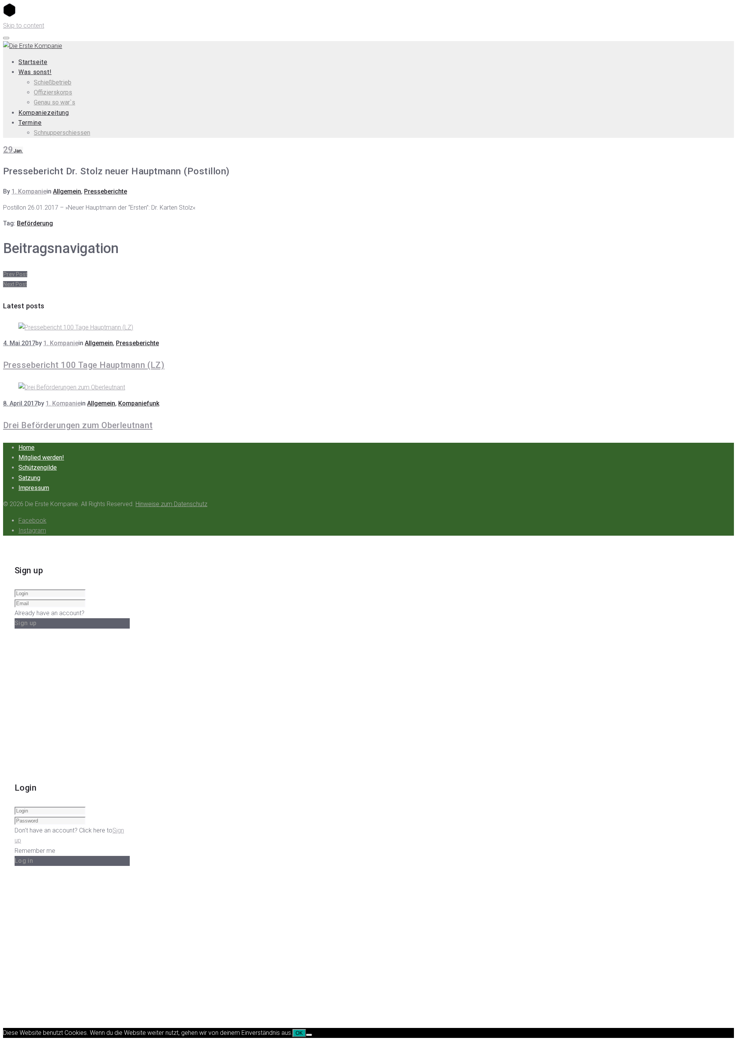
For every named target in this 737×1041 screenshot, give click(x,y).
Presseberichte (105, 191)
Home (26, 447)
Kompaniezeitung (43, 112)
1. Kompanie (29, 191)
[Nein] (309, 1035)
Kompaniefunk (138, 403)
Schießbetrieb (52, 82)
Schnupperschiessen (62, 132)
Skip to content (23, 25)
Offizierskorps (53, 92)
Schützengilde (37, 467)
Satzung (29, 478)
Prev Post (15, 274)
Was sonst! (34, 72)
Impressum (33, 488)
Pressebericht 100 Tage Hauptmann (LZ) (83, 365)
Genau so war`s (54, 102)
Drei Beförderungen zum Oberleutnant (77, 425)
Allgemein (67, 191)
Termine (29, 122)
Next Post (15, 284)
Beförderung (35, 223)
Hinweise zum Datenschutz (171, 504)
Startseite (32, 62)
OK (299, 1033)
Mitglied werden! (41, 457)
